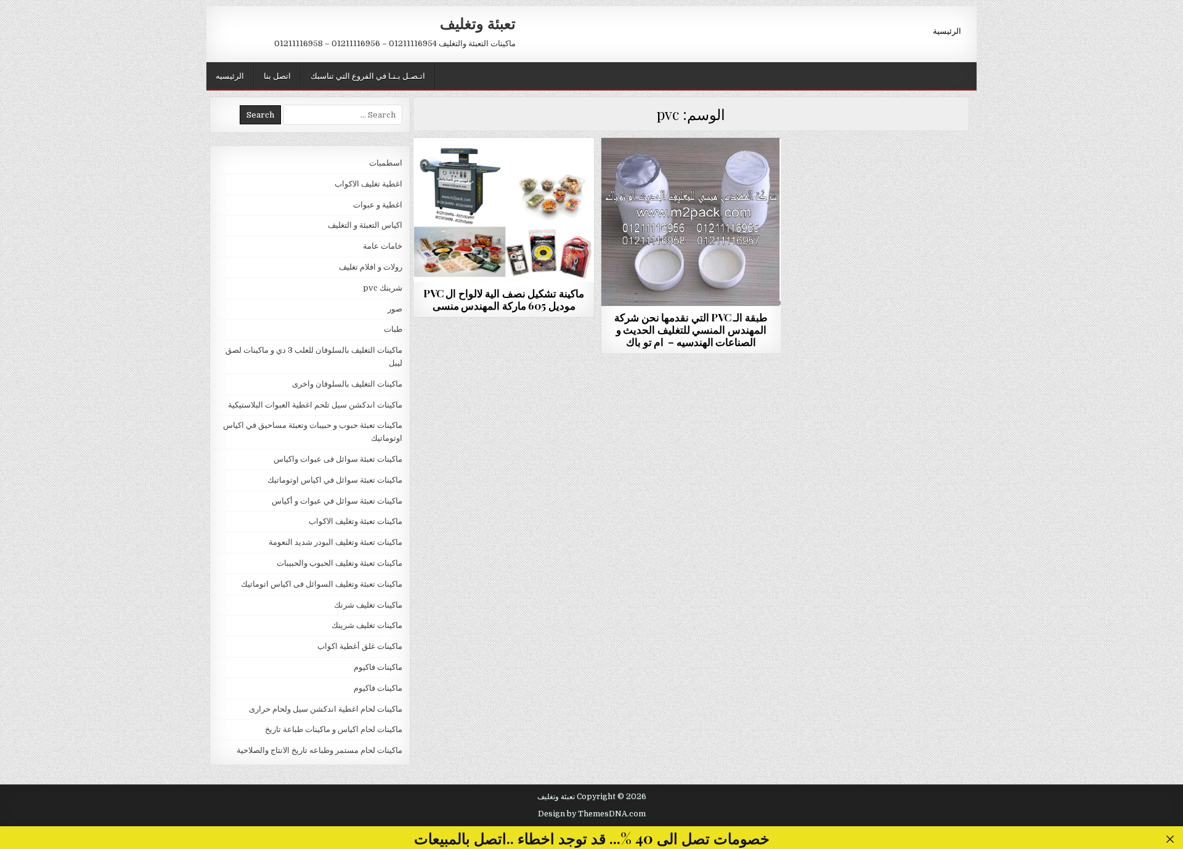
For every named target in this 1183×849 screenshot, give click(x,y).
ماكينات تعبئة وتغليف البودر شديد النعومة (335, 542)
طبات (691, 168)
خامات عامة (382, 246)
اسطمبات (385, 162)
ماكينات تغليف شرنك (368, 605)
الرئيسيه (230, 75)
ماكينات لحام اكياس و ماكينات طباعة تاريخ (333, 729)
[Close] (1170, 839)
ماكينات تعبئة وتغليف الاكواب (355, 521)
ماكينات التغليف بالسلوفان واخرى (347, 383)
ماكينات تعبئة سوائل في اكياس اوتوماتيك (334, 480)
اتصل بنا (277, 75)
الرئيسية (947, 30)
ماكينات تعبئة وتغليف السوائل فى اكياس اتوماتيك (321, 584)
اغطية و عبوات (377, 204)
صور (395, 308)
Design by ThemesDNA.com (592, 814)
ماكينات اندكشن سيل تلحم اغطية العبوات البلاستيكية (315, 404)
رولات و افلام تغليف (370, 267)
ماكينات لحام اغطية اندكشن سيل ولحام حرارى (325, 709)
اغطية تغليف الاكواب (368, 183)
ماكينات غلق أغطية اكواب (359, 646)
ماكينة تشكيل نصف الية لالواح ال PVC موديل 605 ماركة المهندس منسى (503, 299)
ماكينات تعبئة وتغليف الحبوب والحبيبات (339, 563)
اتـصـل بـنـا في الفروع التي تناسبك (368, 75)
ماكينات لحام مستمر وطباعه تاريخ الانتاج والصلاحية (319, 750)
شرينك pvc (382, 287)
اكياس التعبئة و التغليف (365, 225)
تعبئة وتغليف (478, 23)
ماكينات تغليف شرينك (366, 625)
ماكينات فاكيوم (504, 168)
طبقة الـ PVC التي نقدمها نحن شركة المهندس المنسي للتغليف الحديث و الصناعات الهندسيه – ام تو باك (691, 329)
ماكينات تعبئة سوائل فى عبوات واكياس (338, 459)
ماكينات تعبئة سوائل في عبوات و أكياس (337, 500)
